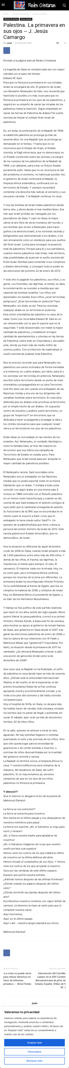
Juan (9, 43)
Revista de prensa (20, 13)
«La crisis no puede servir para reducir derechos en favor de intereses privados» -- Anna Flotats (17, 978)
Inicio (5, 13)
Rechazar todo (34, 1060)
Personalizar (34, 1051)
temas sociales (40, 13)
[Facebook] (6, 50)
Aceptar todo (34, 1042)
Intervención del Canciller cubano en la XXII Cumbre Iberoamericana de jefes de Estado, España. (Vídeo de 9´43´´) (50, 980)
